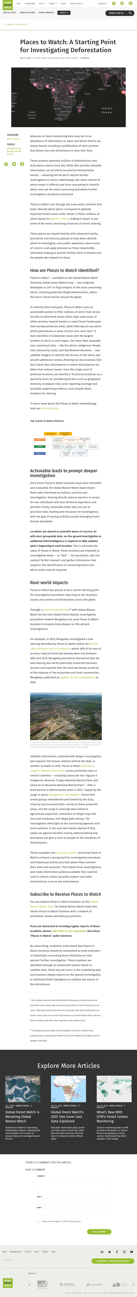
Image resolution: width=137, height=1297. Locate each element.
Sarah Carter (71, 58)
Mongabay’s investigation (65, 794)
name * (39, 1207)
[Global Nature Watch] (8, 1283)
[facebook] (22, 164)
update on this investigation (77, 677)
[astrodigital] (120, 1285)
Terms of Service (89, 1293)
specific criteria (59, 218)
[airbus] (68, 1285)
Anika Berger (54, 58)
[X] (14, 164)
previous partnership (56, 609)
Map (18, 4)
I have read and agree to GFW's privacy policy (61, 1221)
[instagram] (6, 164)
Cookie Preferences (73, 1293)
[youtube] (131, 1251)
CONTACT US (8, 1260)
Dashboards (15, 1252)
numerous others (66, 852)
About (52, 4)
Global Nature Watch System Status (121, 1293)
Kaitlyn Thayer (40, 58)
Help (41, 4)
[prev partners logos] (29, 1285)
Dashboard (29, 4)
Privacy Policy (102, 1293)
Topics (28, 1252)
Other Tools (76, 4)
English (102, 4)
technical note (50, 408)
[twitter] (109, 1251)
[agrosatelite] (94, 1284)
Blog (63, 4)
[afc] (42, 1284)
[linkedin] (102, 1251)
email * (39, 1197)
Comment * (41, 1176)
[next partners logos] (133, 1285)
